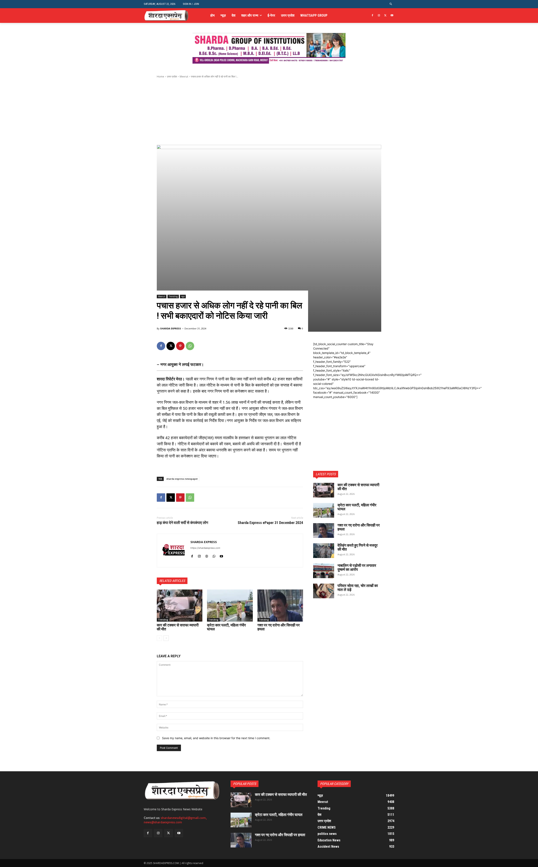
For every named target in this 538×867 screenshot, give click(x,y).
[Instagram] (379, 15)
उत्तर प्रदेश (172, 76)
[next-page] (166, 638)
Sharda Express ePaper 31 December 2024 (270, 522)
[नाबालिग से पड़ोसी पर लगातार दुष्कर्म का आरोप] (323, 570)
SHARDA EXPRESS (170, 328)
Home (160, 76)
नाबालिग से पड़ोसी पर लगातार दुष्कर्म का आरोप (357, 567)
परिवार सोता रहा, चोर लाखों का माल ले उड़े (358, 587)
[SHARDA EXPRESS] (173, 550)
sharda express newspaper (182, 478)
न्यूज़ (183, 296)
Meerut (184, 76)
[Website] (206, 555)
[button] (391, 4)
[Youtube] (391, 15)
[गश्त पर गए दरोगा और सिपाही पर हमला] (280, 605)
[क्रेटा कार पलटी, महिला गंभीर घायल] (230, 605)
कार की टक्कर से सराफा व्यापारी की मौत (178, 627)
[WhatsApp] (190, 346)
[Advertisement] (269, 111)
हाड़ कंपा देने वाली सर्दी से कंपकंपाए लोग (182, 522)
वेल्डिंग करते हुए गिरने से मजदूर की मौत (358, 547)
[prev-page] (159, 638)
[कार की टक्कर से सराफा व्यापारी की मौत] (179, 605)
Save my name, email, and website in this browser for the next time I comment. (216, 738)
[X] (385, 15)
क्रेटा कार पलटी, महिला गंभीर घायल (226, 627)
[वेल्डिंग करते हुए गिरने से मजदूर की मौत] (323, 550)
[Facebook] (372, 15)
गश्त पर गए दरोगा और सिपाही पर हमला (278, 627)
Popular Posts (244, 784)
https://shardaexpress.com (205, 547)
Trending (173, 296)
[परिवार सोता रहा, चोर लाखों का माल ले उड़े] (323, 591)
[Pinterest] (180, 346)
